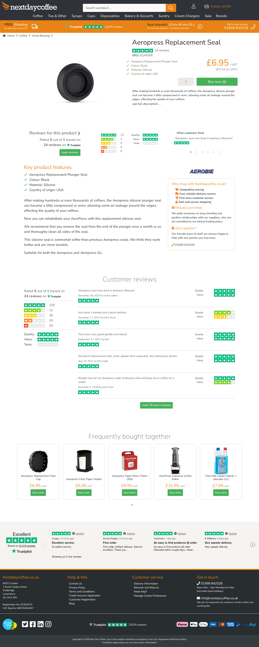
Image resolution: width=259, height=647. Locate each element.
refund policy (151, 642)
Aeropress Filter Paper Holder (84, 479)
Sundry (164, 16)
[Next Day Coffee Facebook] (34, 624)
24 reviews (161, 50)
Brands (221, 16)
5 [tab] (213, 152)
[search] (171, 8)
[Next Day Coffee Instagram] (49, 624)
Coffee (38, 16)
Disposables (110, 16)
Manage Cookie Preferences (150, 596)
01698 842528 (184, 245)
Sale (208, 16)
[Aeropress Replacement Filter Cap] (38, 461)
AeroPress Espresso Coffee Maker (175, 477)
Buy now (215, 81)
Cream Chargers (187, 16)
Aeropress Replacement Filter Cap (38, 477)
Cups (91, 16)
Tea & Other (57, 16)
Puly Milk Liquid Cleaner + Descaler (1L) (221, 477)
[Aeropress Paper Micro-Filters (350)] (129, 461)
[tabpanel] (205, 140)
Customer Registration (82, 599)
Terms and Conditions (82, 591)
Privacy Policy (77, 587)
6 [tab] (219, 152)
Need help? (140, 591)
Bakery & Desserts (139, 16)
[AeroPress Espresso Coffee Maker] (175, 461)
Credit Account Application (84, 595)
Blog (72, 603)
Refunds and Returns (146, 587)
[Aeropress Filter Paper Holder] (84, 461)
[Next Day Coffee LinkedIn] (41, 624)
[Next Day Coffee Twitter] (26, 624)
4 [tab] (208, 152)
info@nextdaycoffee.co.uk (219, 598)
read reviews (69, 152)
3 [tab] (202, 152)
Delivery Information (146, 583)
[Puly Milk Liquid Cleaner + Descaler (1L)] (221, 461)
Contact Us (75, 583)
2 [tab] (196, 152)
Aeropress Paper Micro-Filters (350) (129, 477)
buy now (38, 492)
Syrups (77, 16)
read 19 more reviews (156, 405)
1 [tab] (191, 152)
